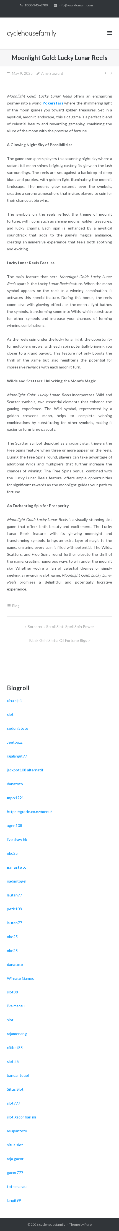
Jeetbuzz (14, 742)
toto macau (17, 1186)
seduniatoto (17, 728)
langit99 (14, 1200)
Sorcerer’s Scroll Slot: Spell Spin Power (61, 626)
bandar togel (18, 1075)
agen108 (14, 825)
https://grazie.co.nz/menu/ (29, 811)
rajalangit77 (17, 756)
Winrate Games (20, 978)
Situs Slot (15, 1089)
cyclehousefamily (52, 1224)
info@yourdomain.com (76, 5)
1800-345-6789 (36, 5)
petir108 (14, 908)
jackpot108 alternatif (25, 769)
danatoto (15, 783)
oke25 (12, 853)
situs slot (15, 1144)
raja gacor (15, 1158)
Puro (88, 1224)
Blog (15, 606)
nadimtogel (16, 881)
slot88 (12, 992)
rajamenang (17, 1033)
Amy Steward (52, 73)
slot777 (13, 1103)
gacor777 (15, 1172)
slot (10, 714)
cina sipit (14, 700)
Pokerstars (53, 103)
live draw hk (17, 839)
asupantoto (17, 1130)
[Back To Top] (105, 1217)
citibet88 (15, 1047)
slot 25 (13, 1061)
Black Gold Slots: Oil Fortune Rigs (58, 640)
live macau (16, 1005)
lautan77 (14, 895)
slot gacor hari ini (21, 1117)
